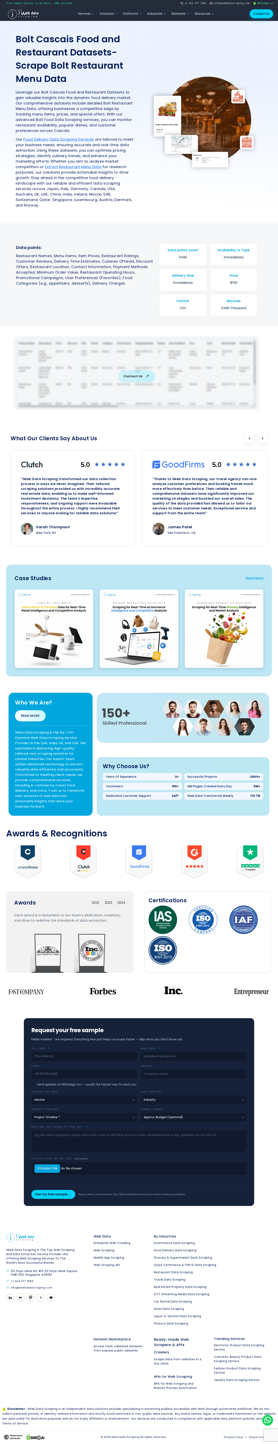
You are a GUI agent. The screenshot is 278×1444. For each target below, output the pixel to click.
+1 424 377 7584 (22, 1281)
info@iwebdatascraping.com (32, 1288)
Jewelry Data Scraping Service (237, 1380)
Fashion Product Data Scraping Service (237, 1370)
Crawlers (161, 1352)
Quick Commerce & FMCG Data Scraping (185, 1265)
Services (86, 14)
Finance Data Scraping (171, 1323)
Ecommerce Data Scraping (174, 1243)
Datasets (180, 14)
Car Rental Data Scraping (173, 1301)
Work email (151, 1048)
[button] (249, 438)
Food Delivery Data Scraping (175, 1250)
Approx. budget (152, 1109)
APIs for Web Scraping (173, 1376)
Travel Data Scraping (170, 1280)
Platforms (132, 14)
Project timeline (44, 1109)
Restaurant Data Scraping (173, 1272)
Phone (37, 1066)
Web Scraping (104, 1250)
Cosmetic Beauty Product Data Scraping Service (237, 1359)
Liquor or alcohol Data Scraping (177, 1316)
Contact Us (261, 13)
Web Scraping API (107, 1265)
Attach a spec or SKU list (59, 1158)
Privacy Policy (233, 1437)
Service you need (44, 1092)
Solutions (108, 14)
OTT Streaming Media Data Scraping (181, 1294)
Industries (156, 14)
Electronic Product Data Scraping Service (239, 1347)
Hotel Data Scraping (169, 1309)
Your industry (151, 1092)
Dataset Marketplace (112, 1339)
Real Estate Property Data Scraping (180, 1287)
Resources (204, 14)
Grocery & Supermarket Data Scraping (183, 1258)
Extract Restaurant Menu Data (73, 166)
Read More (255, 578)
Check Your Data (261, 1437)
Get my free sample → (53, 1194)
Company (146, 1066)
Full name (40, 1048)
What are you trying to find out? (59, 1127)
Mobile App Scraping (109, 1258)
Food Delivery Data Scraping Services (58, 139)
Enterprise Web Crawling (112, 1243)
